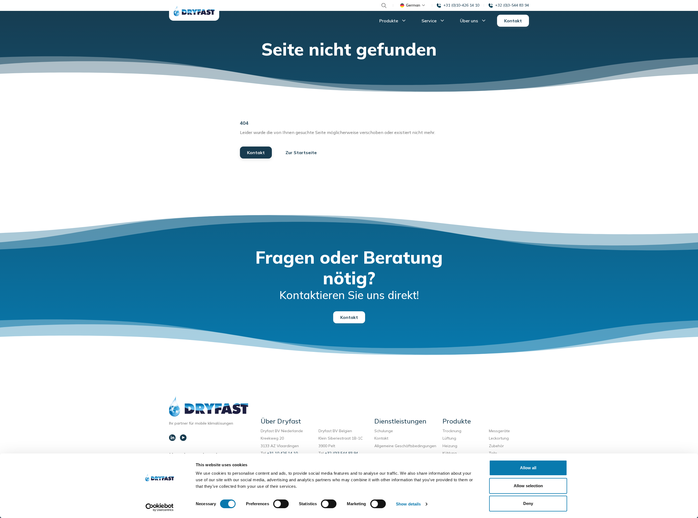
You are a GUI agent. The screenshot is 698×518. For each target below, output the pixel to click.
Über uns (469, 20)
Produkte (389, 20)
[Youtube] (183, 437)
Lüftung (450, 438)
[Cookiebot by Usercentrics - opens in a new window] (159, 507)
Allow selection (528, 485)
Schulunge (383, 430)
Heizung (450, 445)
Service (430, 20)
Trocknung (453, 430)
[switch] (281, 503)
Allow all (528, 467)
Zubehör (496, 445)
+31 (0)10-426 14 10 (461, 5)
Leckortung (500, 438)
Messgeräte (499, 430)
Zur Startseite (301, 152)
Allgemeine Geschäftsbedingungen (405, 445)
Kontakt (513, 20)
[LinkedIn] (172, 437)
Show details (408, 504)
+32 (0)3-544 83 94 (512, 5)
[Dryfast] (194, 11)
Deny (528, 503)
